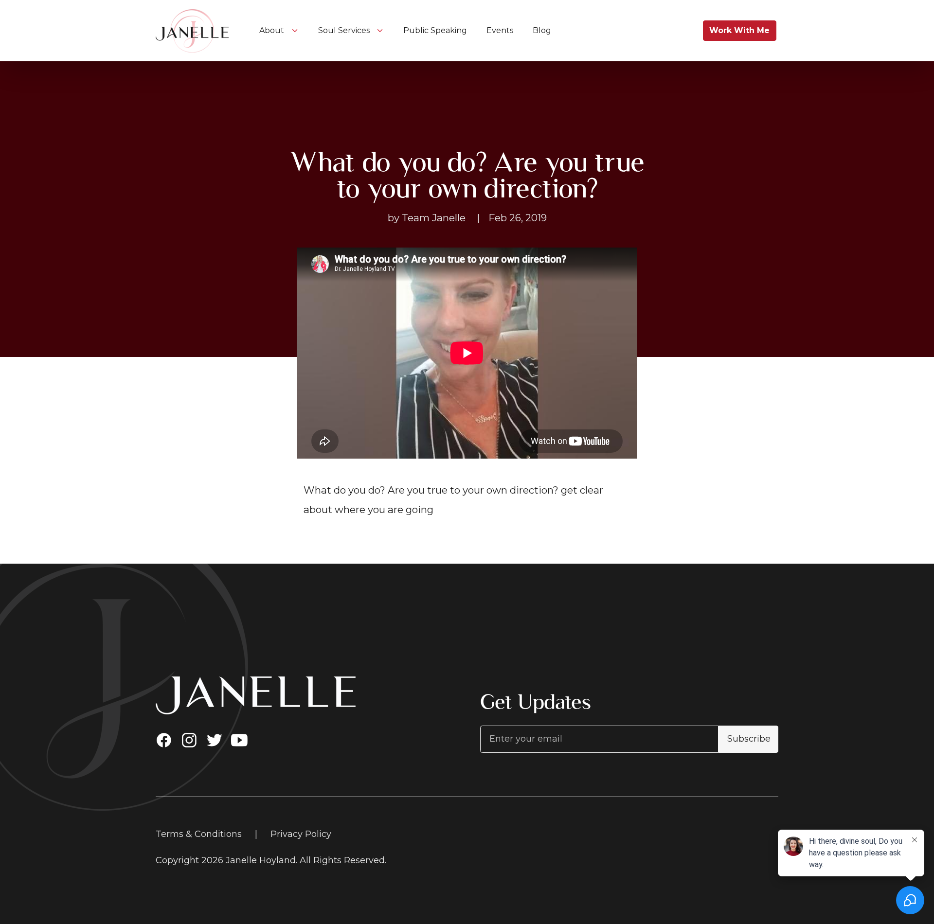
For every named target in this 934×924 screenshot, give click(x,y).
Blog (542, 30)
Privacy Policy (300, 834)
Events (500, 30)
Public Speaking (436, 30)
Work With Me (739, 30)
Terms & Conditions (199, 834)
